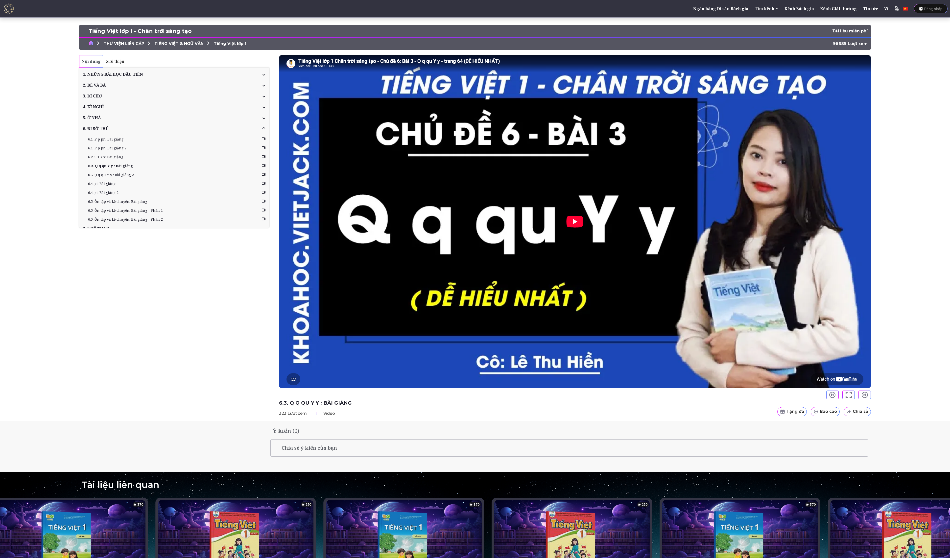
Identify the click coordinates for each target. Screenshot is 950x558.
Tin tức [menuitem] (870, 8)
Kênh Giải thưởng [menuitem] (838, 8)
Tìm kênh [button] (764, 8)
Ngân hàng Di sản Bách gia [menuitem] (720, 8)
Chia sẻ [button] (860, 411)
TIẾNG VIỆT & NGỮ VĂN (179, 43)
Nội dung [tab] (91, 61)
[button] (174, 74)
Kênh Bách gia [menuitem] (799, 8)
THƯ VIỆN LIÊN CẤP (124, 43)
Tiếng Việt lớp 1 (230, 43)
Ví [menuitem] (886, 8)
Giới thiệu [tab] (115, 61)
